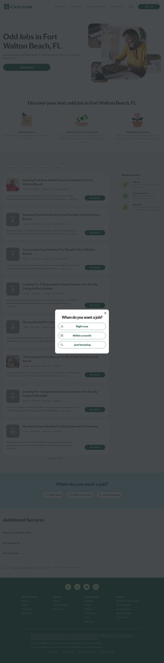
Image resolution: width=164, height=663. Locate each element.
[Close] (105, 313)
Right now (82, 326)
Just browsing (82, 344)
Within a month (82, 335)
